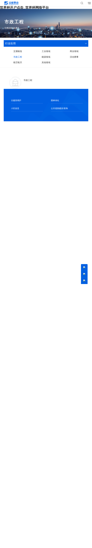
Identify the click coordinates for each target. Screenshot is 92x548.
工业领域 (46, 51)
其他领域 (46, 62)
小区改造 (15, 108)
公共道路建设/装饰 (59, 108)
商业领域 (74, 51)
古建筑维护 (16, 100)
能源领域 (46, 57)
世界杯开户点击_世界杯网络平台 (24, 7)
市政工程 (17, 57)
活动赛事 (74, 57)
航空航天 (17, 62)
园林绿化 (55, 100)
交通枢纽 (17, 51)
